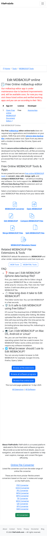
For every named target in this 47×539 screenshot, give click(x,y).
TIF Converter (22, 498)
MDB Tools (14, 264)
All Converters (22, 515)
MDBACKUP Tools (26, 68)
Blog (42, 529)
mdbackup (14, 130)
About (5, 529)
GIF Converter (22, 504)
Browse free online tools (23, 380)
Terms (19, 529)
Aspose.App (32, 110)
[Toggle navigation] (43, 3)
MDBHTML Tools (30, 264)
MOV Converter (22, 501)
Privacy (26, 529)
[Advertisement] (23, 41)
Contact (12, 529)
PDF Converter (23, 485)
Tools (14, 68)
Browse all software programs (23, 374)
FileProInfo (7, 3)
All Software (30, 389)
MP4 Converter (22, 493)
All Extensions (18, 389)
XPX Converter (22, 506)
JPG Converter (22, 490)
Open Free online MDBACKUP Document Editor (11, 115)
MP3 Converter (22, 496)
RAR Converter (23, 509)
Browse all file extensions (23, 368)
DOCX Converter (22, 488)
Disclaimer (35, 529)
